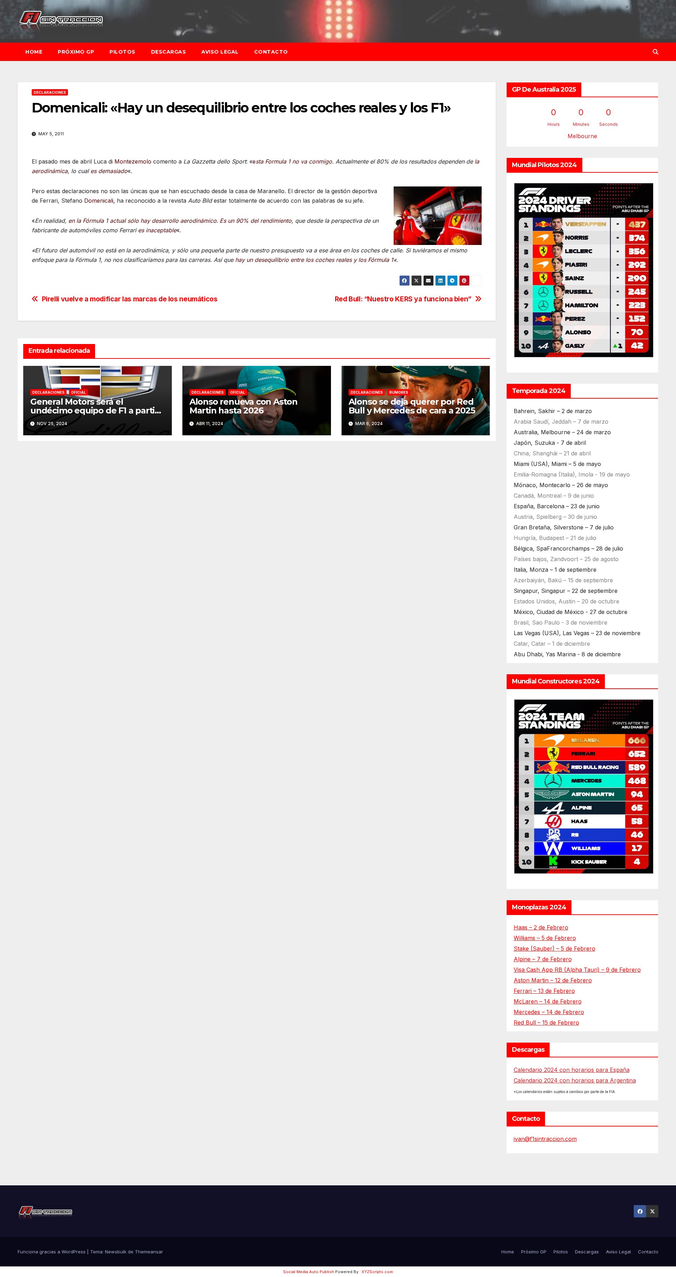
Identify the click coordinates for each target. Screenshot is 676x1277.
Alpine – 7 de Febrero (543, 959)
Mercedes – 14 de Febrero (549, 1011)
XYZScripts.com (377, 1271)
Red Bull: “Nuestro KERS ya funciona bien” (403, 299)
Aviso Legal (220, 52)
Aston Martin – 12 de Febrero (553, 980)
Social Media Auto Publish (308, 1271)
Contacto (271, 52)
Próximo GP (76, 52)
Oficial (78, 392)
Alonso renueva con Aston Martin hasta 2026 (243, 406)
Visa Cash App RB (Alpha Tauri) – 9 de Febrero (577, 969)
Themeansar (149, 1251)
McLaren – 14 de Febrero (548, 1001)
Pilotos (122, 52)
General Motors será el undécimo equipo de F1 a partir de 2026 (94, 410)
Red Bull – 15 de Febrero (546, 1022)
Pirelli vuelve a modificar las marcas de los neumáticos (130, 299)
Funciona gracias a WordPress (52, 1251)
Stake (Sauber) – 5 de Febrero (554, 948)
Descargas (168, 52)
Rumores (398, 392)
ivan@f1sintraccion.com (545, 1138)
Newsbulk (115, 1251)
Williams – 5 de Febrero (545, 937)
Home (33, 52)
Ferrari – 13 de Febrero (544, 990)
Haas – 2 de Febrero (541, 927)
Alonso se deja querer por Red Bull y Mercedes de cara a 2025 (412, 406)
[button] (655, 51)
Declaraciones (50, 92)
